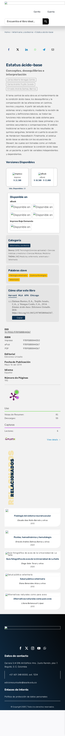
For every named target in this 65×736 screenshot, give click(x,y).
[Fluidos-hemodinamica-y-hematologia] (6, 531)
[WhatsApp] (35, 50)
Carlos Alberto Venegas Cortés (21, 80)
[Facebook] (8, 50)
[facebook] (20, 648)
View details (52, 440)
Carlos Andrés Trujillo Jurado (20, 84)
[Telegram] (44, 50)
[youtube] (38, 648)
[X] (17, 50)
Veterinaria (14, 280)
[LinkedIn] (26, 50)
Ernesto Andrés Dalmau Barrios (21, 89)
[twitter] (26, 648)
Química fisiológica (38, 275)
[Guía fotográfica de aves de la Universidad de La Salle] (32, 553)
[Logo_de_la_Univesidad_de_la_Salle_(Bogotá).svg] (35, 2)
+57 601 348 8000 (18, 674)
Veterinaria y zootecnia (19, 245)
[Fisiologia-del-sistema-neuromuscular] (6, 510)
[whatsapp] (44, 648)
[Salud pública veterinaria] (18, 574)
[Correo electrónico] (52, 50)
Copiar (20, 318)
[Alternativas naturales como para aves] (26, 594)
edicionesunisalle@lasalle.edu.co (21, 682)
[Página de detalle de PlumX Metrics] (14, 396)
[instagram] (32, 648)
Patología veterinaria (18, 275)
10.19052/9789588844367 (18, 332)
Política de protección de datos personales (26, 696)
